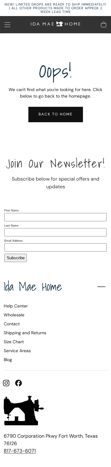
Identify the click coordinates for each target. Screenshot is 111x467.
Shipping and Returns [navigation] (25, 333)
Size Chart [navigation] (14, 341)
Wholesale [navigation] (14, 315)
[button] (7, 24)
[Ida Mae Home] (24, 411)
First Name (11, 210)
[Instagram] (6, 383)
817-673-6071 (20, 451)
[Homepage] (55, 24)
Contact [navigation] (12, 324)
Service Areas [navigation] (17, 350)
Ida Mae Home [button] (33, 286)
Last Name (11, 225)
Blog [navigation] (8, 359)
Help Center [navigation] (16, 306)
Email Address (13, 240)
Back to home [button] (56, 114)
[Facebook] (18, 383)
